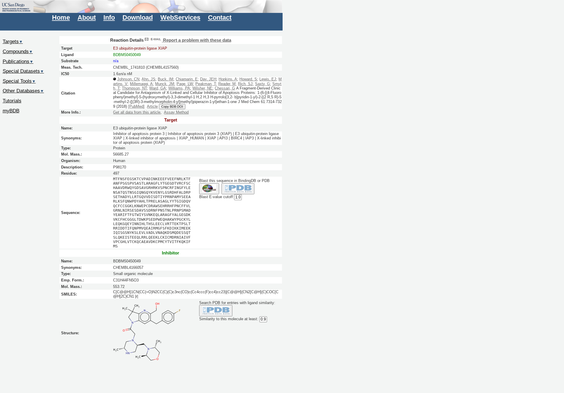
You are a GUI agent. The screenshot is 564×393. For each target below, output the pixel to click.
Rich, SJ (245, 84)
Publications (18, 61)
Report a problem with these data (196, 40)
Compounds (18, 51)
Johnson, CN (128, 79)
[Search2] (238, 189)
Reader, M (227, 84)
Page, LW (185, 84)
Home (61, 17)
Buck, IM (165, 79)
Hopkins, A (228, 79)
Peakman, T (205, 84)
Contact (219, 17)
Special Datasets (23, 71)
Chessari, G (225, 88)
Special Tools (19, 81)
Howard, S (248, 79)
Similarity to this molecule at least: (228, 319)
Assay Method (176, 112)
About (87, 17)
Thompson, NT (134, 88)
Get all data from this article (136, 112)
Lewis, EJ (267, 79)
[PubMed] (136, 106)
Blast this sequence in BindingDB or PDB (234, 180)
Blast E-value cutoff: (216, 197)
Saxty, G (262, 84)
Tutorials (12, 101)
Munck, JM (164, 84)
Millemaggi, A (141, 84)
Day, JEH (208, 79)
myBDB (11, 111)
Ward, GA (157, 88)
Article (152, 106)
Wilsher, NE (202, 88)
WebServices (180, 17)
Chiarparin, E (187, 79)
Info (109, 17)
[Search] (215, 310)
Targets (13, 41)
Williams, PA (179, 88)
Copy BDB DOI (172, 106)
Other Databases (23, 91)
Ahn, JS (148, 79)
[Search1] (209, 189)
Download (137, 17)
